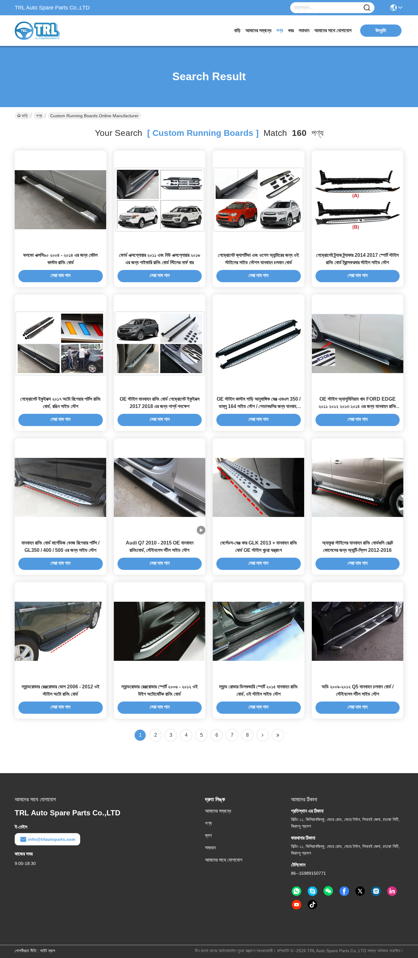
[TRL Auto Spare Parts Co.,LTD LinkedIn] (391, 891)
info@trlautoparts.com (51, 839)
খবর (291, 30)
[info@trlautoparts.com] (312, 891)
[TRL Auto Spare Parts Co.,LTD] (48, 30)
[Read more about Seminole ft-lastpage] (277, 735)
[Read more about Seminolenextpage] (262, 735)
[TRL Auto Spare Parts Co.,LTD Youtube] (296, 904)
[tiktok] (312, 904)
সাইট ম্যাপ (47, 950)
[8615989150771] (296, 891)
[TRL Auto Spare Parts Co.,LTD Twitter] (360, 891)
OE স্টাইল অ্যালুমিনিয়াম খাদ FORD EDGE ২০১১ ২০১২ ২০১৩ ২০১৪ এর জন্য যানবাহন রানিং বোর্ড (357, 406)
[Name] (367, 8)
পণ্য (279, 30)
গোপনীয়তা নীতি (25, 950)
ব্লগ (208, 835)
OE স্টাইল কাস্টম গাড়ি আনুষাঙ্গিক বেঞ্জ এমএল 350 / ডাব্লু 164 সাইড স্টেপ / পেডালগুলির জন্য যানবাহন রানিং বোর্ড (258, 406)
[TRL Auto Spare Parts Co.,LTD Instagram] (376, 891)
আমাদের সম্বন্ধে (258, 30)
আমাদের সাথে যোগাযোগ (333, 30)
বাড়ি (237, 30)
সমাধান (304, 30)
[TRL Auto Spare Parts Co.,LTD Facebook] (344, 891)
